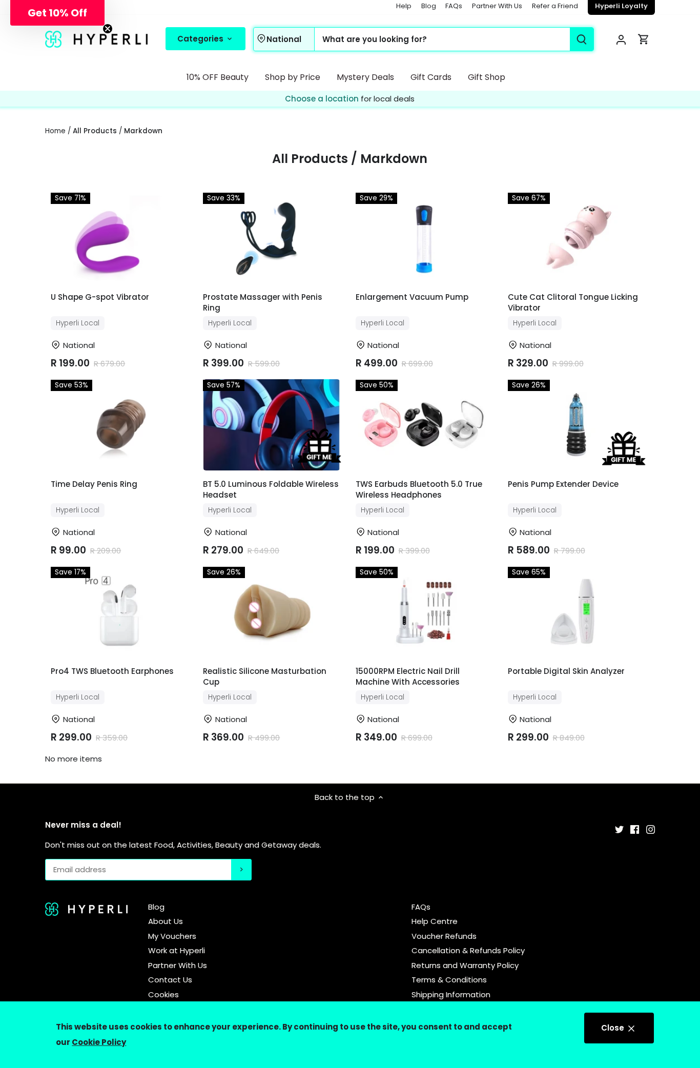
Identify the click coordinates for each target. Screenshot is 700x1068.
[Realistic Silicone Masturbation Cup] (271, 612)
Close (613, 1027)
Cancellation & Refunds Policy (468, 950)
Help (403, 6)
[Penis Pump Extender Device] (576, 424)
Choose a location (323, 98)
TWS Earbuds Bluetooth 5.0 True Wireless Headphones (419, 489)
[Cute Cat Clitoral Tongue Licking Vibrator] (576, 237)
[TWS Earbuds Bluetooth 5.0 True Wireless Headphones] (424, 424)
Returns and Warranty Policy (465, 965)
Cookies (163, 994)
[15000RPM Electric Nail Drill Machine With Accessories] (424, 612)
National (283, 39)
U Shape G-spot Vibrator (100, 297)
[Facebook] (634, 829)
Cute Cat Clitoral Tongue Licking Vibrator (573, 302)
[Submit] (582, 39)
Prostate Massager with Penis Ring (262, 302)
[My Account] (621, 39)
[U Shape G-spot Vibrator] (119, 237)
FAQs (453, 6)
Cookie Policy (99, 1042)
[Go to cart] (643, 39)
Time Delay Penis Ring (94, 484)
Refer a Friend (555, 6)
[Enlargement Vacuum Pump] (424, 237)
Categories (201, 38)
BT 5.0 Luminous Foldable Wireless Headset (271, 489)
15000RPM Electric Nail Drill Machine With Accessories (408, 676)
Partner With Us (497, 6)
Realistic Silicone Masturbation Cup (264, 676)
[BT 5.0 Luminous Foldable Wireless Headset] (271, 424)
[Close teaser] (107, 29)
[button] (57, 13)
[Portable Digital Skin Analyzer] (576, 612)
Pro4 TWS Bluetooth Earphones (112, 671)
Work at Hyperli (176, 950)
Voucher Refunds (444, 936)
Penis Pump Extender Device (563, 484)
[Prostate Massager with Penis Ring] (271, 237)
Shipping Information (450, 994)
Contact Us (170, 979)
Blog (428, 6)
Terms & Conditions (449, 979)
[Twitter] (619, 829)
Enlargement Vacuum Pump (412, 297)
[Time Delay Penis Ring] (119, 424)
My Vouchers (172, 936)
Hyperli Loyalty (621, 6)
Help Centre (434, 921)
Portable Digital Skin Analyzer (566, 671)
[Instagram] (650, 829)
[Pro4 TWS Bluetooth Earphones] (119, 612)
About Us (165, 921)
